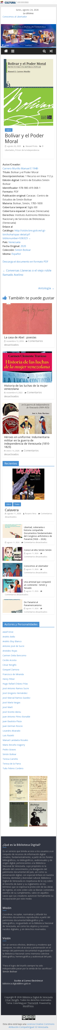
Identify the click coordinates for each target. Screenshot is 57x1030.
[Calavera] (28, 470)
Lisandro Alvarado (11, 730)
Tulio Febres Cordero (13, 768)
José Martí (8, 707)
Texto (17, 504)
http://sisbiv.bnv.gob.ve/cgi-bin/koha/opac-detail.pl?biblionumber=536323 (24, 234)
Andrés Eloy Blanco (12, 641)
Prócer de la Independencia (27, 150)
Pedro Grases (9, 749)
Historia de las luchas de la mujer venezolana (26, 387)
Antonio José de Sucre (13, 646)
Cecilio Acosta (9, 660)
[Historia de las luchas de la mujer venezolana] (27, 353)
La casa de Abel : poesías (20, 337)
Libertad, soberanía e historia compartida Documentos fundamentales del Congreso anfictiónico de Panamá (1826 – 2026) (38, 533)
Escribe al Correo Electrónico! (28, 980)
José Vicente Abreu (12, 711)
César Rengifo (9, 664)
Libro (8, 130)
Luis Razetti (8, 735)
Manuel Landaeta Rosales (15, 740)
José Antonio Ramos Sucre (16, 688)
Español (16, 254)
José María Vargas (11, 702)
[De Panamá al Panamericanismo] (12, 600)
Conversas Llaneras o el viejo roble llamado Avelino (27, 273)
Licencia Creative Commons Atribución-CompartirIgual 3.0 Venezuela (31, 1025)
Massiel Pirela (32, 146)
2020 (23, 246)
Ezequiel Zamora (11, 669)
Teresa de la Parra (12, 763)
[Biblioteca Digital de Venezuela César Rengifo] (28, 26)
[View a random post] (51, 51)
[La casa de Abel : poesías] (27, 305)
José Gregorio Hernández (15, 693)
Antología (46, 288)
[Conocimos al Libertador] (12, 564)
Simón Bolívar (23, 250)
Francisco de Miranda (13, 674)
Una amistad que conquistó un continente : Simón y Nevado (37, 584)
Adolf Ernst (8, 631)
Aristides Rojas (10, 650)
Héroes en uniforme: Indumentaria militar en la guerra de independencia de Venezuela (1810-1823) (27, 442)
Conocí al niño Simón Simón (38, 550)
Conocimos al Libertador (15, 16)
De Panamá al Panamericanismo (33, 604)
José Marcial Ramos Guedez (16, 697)
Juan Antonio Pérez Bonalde (16, 716)
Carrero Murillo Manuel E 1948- (21, 168)
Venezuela (14, 242)
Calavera (12, 510)
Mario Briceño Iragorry (14, 744)
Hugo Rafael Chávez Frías (15, 683)
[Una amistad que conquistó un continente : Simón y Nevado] (12, 580)
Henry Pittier (9, 679)
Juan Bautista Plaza (12, 721)
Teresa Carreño (10, 758)
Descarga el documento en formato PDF (25, 261)
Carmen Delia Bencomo (14, 655)
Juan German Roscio (13, 726)
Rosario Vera (30, 513)
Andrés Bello (9, 636)
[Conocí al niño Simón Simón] (12, 548)
